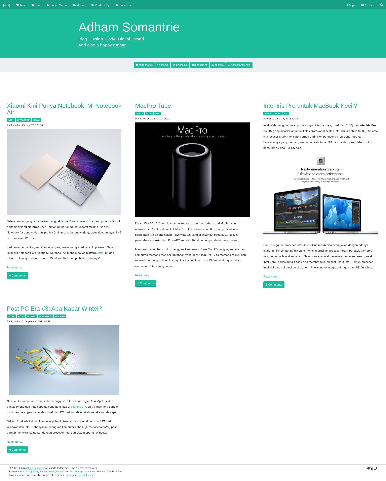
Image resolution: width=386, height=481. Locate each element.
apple (139, 113)
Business (125, 5)
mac (157, 113)
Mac (22, 5)
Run (38, 5)
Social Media (58, 5)
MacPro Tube (153, 105)
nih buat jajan (85, 475)
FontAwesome (47, 471)
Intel (100, 252)
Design (96, 39)
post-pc (31, 316)
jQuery (34, 471)
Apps (351, 5)
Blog (82, 39)
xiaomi (36, 120)
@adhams (181, 65)
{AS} (6, 4)
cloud (11, 316)
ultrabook (23, 120)
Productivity (102, 5)
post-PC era (78, 406)
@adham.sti (200, 65)
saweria (70, 475)
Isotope (60, 471)
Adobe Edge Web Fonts (82, 471)
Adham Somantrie (240, 65)
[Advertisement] (193, 84)
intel (11, 120)
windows (60, 316)
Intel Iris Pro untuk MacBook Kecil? (310, 105)
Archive (369, 5)
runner (119, 45)
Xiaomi (73, 221)
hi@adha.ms (146, 65)
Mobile (80, 5)
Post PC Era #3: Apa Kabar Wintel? (54, 308)
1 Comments (274, 284)
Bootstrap (25, 471)
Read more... (15, 267)
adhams (163, 65)
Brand (138, 39)
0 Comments (17, 275)
